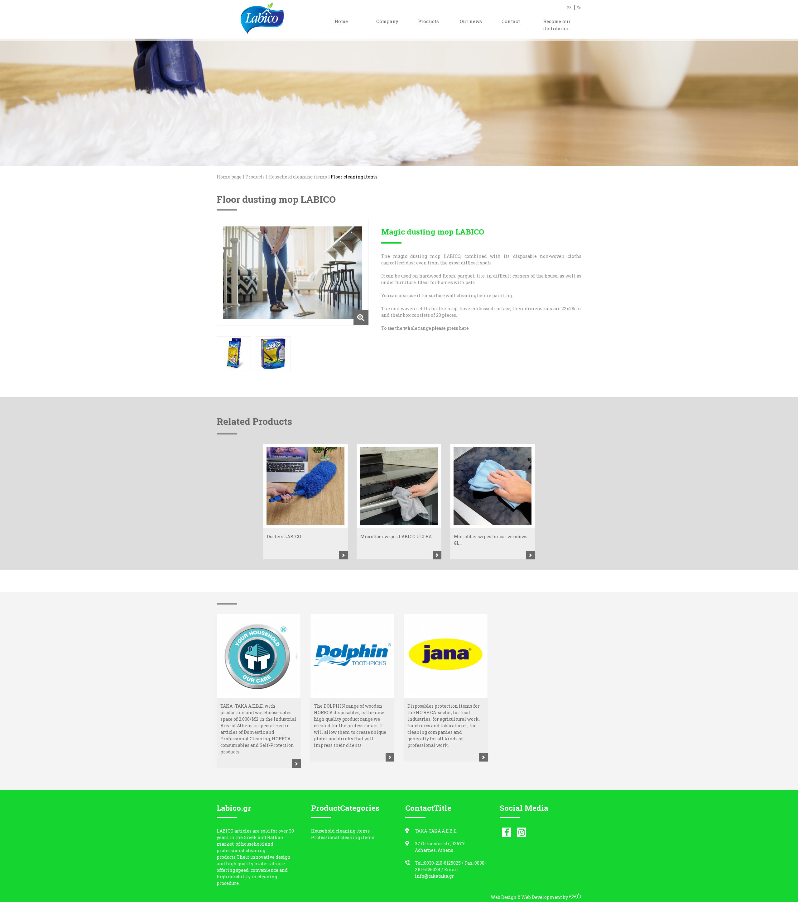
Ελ (569, 7)
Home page (229, 177)
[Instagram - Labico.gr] (521, 832)
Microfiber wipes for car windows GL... (490, 540)
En (578, 7)
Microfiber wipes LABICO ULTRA (396, 536)
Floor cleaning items (354, 177)
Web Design (504, 897)
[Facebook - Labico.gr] (506, 832)
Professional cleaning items (342, 837)
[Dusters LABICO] (305, 486)
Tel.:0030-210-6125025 (438, 863)
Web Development (541, 897)
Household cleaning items (297, 177)
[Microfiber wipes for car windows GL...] (492, 486)
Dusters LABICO (284, 536)
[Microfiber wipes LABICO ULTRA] (399, 486)
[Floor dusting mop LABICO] (292, 272)
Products (255, 177)
